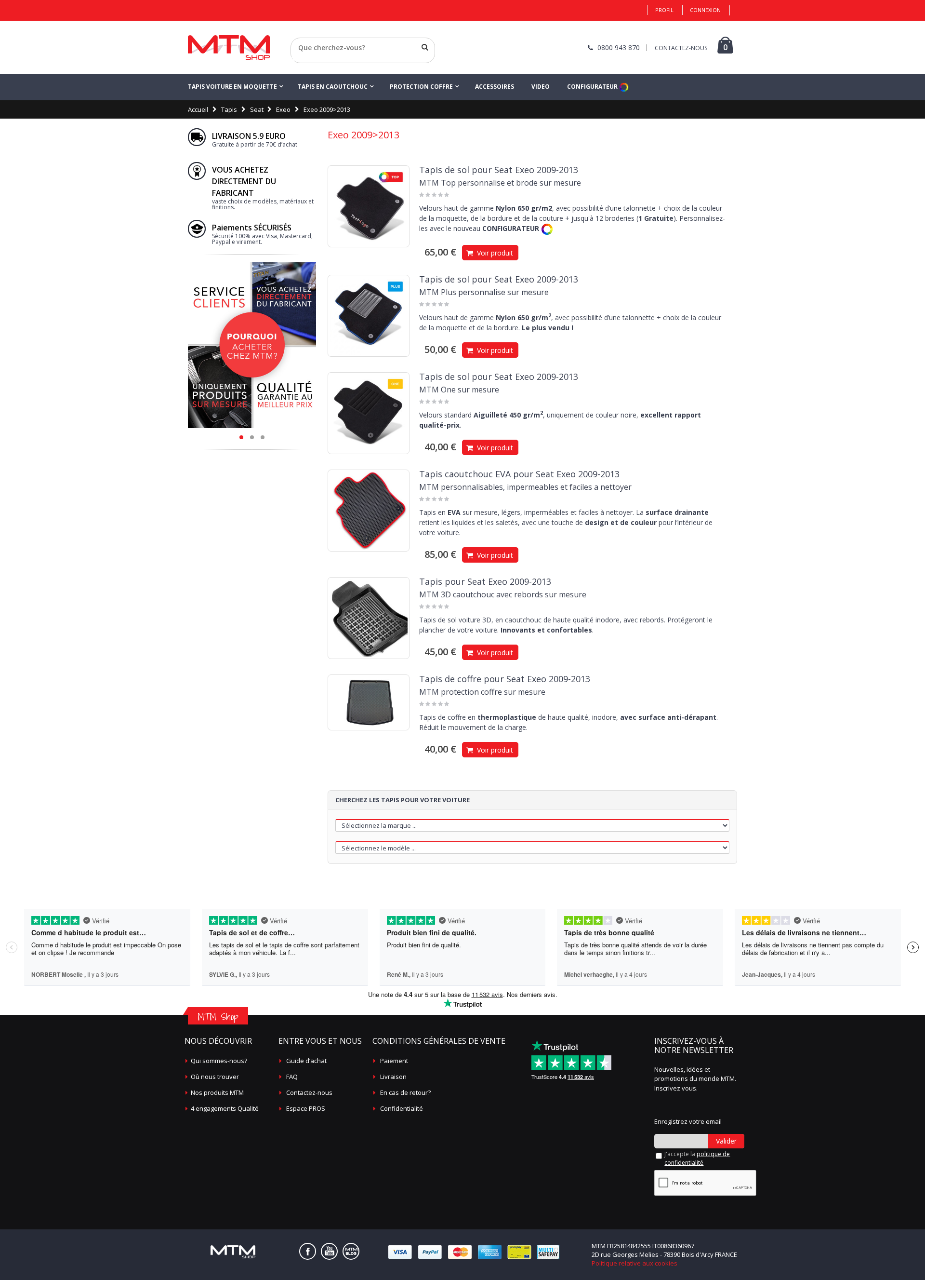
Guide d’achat (306, 1060)
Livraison (393, 1076)
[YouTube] (329, 1251)
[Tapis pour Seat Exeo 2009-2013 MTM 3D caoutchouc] (369, 618)
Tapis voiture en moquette (232, 86)
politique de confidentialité (697, 1158)
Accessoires (494, 86)
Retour (301, 59)
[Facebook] (307, 1251)
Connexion (705, 9)
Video (540, 86)
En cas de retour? (405, 1092)
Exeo (283, 109)
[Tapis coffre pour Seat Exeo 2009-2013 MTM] (369, 702)
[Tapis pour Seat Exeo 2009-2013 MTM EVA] (369, 511)
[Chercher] (425, 47)
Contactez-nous (309, 1092)
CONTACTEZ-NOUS (681, 48)
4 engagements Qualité (225, 1108)
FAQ (292, 1076)
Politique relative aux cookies (634, 1263)
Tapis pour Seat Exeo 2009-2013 (485, 581)
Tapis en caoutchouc (333, 86)
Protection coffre (421, 86)
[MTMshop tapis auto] (229, 47)
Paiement (394, 1060)
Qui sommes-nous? (219, 1060)
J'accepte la (697, 1158)
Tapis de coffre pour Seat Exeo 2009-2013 (504, 679)
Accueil (198, 109)
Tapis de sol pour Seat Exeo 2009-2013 (498, 169)
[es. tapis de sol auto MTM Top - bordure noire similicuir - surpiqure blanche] (369, 206)
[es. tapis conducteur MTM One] (369, 413)
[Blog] (351, 1251)
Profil (664, 9)
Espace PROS (305, 1108)
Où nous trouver (215, 1076)
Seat (257, 109)
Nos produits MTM (217, 1092)
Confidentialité (401, 1108)
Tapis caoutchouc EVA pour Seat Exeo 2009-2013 (519, 474)
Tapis (229, 109)
